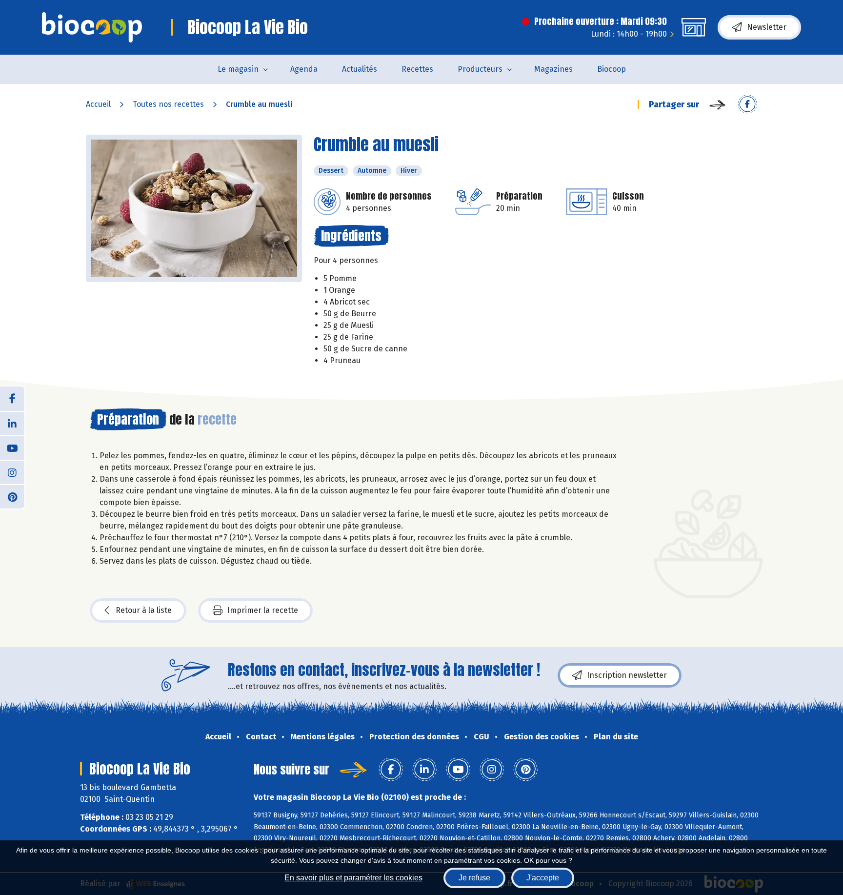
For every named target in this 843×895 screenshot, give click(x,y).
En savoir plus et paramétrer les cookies (353, 878)
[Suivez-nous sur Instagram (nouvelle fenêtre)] (12, 472)
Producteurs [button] (480, 69)
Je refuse (474, 878)
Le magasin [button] (238, 69)
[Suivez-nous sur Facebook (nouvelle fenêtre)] (12, 398)
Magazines (553, 69)
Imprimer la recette (262, 610)
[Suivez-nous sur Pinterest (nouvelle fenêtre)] (12, 496)
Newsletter (766, 27)
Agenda (304, 69)
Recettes (417, 69)
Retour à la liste (144, 610)
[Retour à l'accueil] (92, 27)
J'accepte (542, 878)
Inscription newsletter (627, 675)
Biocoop (611, 69)
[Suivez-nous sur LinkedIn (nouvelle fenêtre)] (12, 423)
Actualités (359, 69)
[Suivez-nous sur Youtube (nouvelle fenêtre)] (12, 447)
